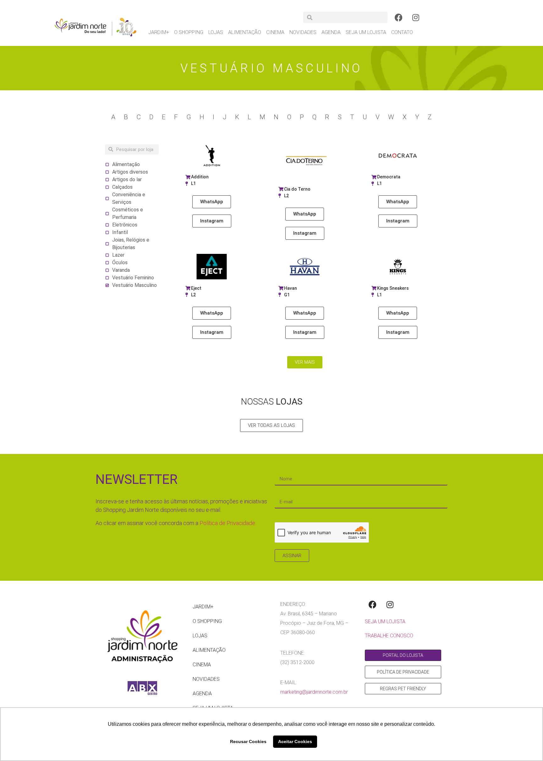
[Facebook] (398, 17)
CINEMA (275, 32)
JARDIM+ (158, 32)
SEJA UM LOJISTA (366, 32)
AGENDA (331, 32)
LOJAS (215, 32)
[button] (304, 214)
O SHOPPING (188, 32)
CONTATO (402, 32)
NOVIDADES (302, 32)
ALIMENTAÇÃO (244, 32)
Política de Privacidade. (228, 523)
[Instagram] (416, 17)
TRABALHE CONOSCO (389, 636)
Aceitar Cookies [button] (295, 741)
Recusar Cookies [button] (248, 741)
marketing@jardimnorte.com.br (314, 692)
